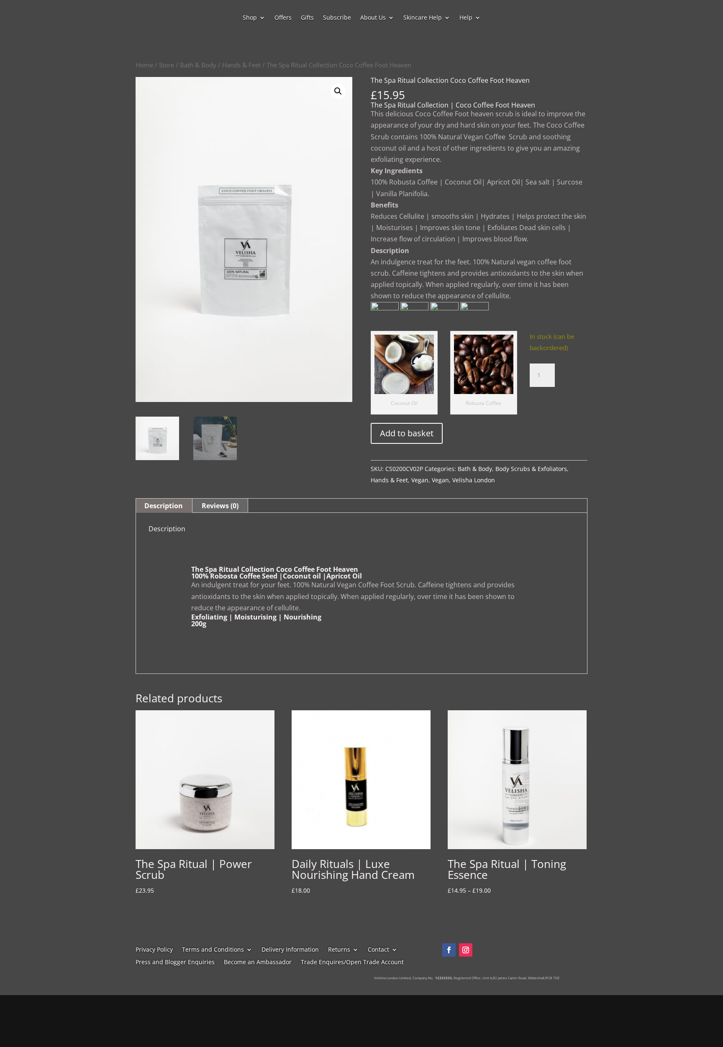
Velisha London (473, 480)
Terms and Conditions (213, 950)
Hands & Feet (241, 65)
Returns (339, 950)
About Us (373, 18)
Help (465, 18)
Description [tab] (163, 505)
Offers (283, 18)
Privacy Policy (154, 950)
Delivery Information (290, 950)
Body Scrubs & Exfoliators (531, 469)
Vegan (419, 480)
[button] (338, 91)
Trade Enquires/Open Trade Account (352, 962)
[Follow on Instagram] (465, 950)
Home (144, 65)
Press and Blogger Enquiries (175, 962)
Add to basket (406, 433)
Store (166, 65)
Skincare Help (422, 18)
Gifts (307, 18)
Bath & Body (198, 65)
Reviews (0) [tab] (220, 505)
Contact (378, 950)
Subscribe (337, 18)
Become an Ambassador (258, 962)
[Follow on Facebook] (449, 950)
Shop (250, 18)
